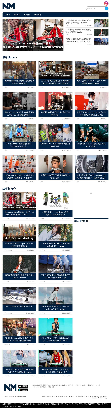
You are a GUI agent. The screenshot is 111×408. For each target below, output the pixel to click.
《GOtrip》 (71, 385)
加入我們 (37, 15)
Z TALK (7, 15)
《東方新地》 (90, 385)
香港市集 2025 (102, 404)
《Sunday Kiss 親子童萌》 (39, 387)
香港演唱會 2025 (57, 404)
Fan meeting (8, 250)
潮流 (6, 87)
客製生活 (17, 15)
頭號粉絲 (27, 15)
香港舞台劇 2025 (10, 406)
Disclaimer (94, 398)
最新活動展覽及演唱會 (41, 404)
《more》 (98, 385)
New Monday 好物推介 (22, 404)
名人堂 (42, 218)
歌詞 (19, 406)
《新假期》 (63, 385)
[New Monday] (29, 6)
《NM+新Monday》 (80, 385)
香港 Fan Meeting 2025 (74, 404)
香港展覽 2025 (89, 404)
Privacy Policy (103, 398)
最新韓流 (7, 344)
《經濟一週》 (51, 387)
